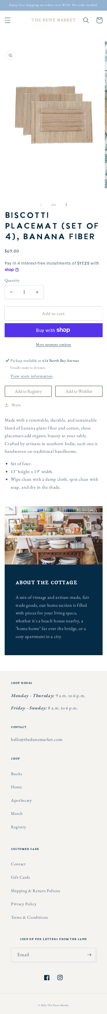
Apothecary (21, 800)
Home (16, 787)
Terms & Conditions (29, 917)
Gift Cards (20, 877)
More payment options (53, 344)
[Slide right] (66, 205)
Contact (18, 864)
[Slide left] (41, 205)
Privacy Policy (23, 904)
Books (16, 774)
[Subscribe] (89, 955)
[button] (7, 20)
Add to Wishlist (79, 391)
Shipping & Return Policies (35, 890)
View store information (31, 376)
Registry (18, 827)
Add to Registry (28, 391)
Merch (16, 813)
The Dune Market (58, 1005)
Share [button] (16, 405)
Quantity (12, 280)
